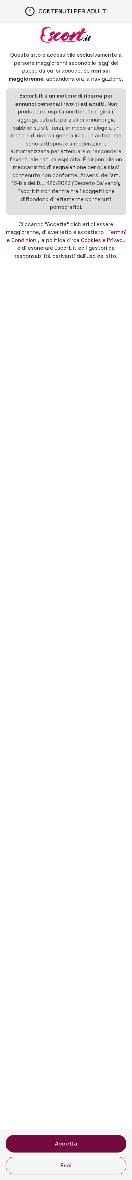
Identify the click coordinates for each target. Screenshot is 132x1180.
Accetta (66, 1143)
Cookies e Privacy (103, 240)
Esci (66, 1165)
